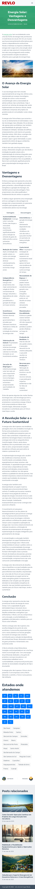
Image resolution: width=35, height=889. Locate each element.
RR (22, 717)
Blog (25, 24)
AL (21, 696)
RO (17, 717)
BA (11, 701)
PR (16, 711)
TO (10, 722)
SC (28, 717)
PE (22, 711)
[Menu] (32, 3)
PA (5, 711)
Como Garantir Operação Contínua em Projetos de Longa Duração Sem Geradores (16, 817)
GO (5, 706)
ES (28, 701)
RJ (10, 696)
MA (11, 706)
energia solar (7, 34)
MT (17, 706)
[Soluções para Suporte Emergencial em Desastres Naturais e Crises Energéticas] (17, 863)
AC (16, 696)
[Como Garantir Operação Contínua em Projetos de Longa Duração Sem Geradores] (17, 803)
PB (10, 711)
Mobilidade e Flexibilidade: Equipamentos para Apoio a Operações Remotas (17, 847)
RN (5, 717)
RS (11, 717)
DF (22, 701)
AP (5, 701)
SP (5, 696)
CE (16, 701)
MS (23, 706)
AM (27, 696)
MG (29, 706)
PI (27, 711)
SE (5, 722)
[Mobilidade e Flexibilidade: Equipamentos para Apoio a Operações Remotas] (17, 833)
